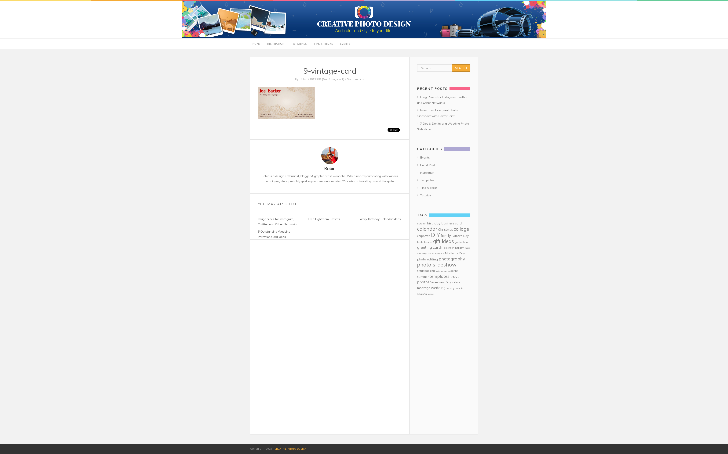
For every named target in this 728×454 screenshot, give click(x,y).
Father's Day (460, 236)
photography (452, 259)
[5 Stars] (320, 79)
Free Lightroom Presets (324, 219)
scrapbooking (426, 271)
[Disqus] (329, 287)
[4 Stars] (318, 79)
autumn (421, 223)
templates (440, 276)
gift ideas (443, 241)
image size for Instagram (432, 253)
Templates (427, 180)
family (446, 235)
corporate (423, 236)
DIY (435, 234)
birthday (434, 223)
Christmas (445, 229)
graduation (461, 242)
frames (428, 242)
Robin (303, 79)
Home (256, 43)
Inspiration (275, 43)
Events (345, 43)
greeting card (429, 247)
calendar (427, 229)
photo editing (427, 259)
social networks (442, 271)
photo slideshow (437, 264)
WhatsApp (422, 294)
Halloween (448, 247)
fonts (420, 242)
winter (431, 294)
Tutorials (299, 43)
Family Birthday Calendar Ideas (380, 219)
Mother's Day (455, 253)
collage (461, 229)
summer (423, 277)
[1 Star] (311, 79)
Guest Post (427, 165)
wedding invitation (455, 288)
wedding (438, 287)
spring (454, 271)
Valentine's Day (440, 282)
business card (451, 223)
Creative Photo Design (291, 448)
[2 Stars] (313, 79)
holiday (459, 247)
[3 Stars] (315, 79)
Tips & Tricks (323, 43)
